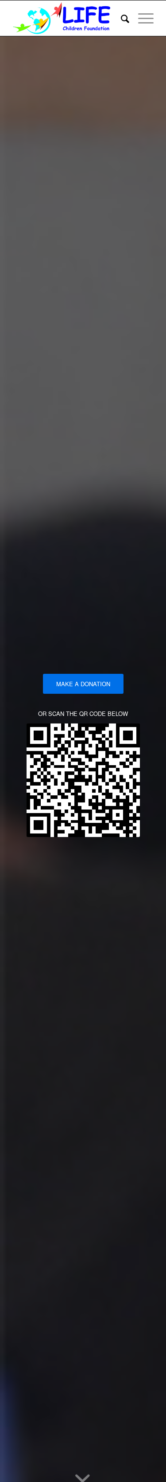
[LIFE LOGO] (68, 18)
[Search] (120, 18)
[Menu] (141, 18)
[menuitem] (120, 18)
